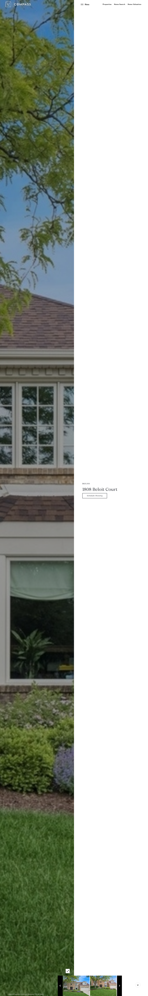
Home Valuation (134, 4)
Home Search (119, 4)
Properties (107, 4)
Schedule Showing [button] (94, 496)
